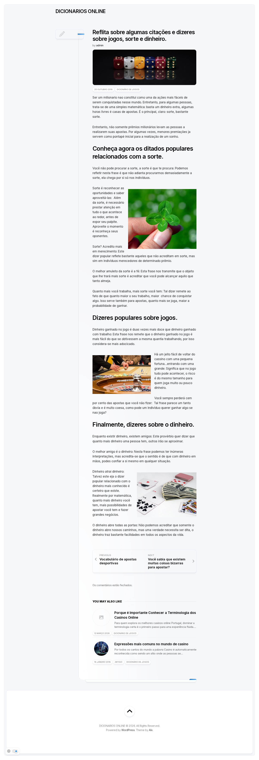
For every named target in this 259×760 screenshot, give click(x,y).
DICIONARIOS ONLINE (81, 11)
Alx (151, 730)
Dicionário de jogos (128, 89)
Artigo (118, 662)
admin (99, 45)
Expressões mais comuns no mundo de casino (151, 644)
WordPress (128, 730)
